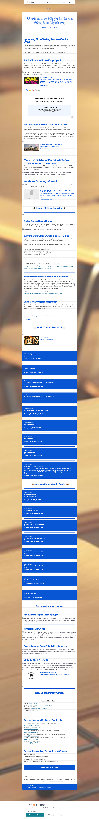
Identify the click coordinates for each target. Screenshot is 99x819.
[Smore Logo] (30, 2)
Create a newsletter (35, 815)
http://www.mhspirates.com (56, 781)
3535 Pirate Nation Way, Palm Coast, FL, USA (40, 705)
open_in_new (72, 117)
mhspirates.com (33, 703)
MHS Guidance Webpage (50, 767)
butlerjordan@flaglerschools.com (32, 743)
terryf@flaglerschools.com (31, 739)
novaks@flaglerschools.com (31, 732)
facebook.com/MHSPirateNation (38, 708)
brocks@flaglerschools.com (31, 729)
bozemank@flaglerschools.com (32, 725)
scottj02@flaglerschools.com (31, 736)
